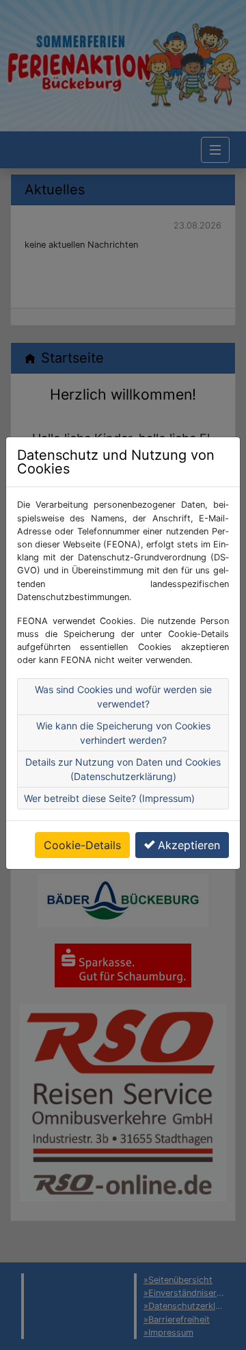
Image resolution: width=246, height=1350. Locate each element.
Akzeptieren (189, 845)
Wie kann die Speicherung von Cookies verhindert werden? (123, 733)
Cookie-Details (82, 845)
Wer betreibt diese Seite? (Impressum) (109, 798)
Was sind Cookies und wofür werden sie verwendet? (123, 697)
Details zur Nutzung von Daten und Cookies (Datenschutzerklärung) (123, 769)
